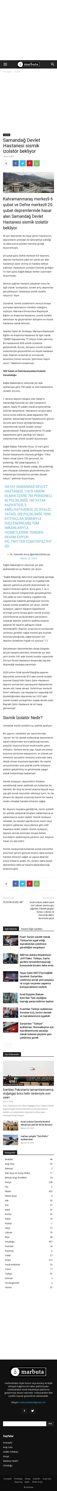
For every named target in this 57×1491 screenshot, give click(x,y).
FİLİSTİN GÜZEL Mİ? (13, 902)
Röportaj (9, 1250)
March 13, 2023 (28, 558)
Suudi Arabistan (12, 1264)
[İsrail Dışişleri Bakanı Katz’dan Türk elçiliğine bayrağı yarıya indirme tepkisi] (10, 998)
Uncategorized (12, 1282)
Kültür (8, 1218)
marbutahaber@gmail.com (32, 1402)
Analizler (9, 1159)
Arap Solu (9, 1163)
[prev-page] (5, 1045)
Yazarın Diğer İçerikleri (31, 929)
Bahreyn (9, 1168)
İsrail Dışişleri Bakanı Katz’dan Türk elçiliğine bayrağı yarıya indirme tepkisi (37, 998)
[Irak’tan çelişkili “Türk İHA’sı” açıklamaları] (10, 1140)
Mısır (7, 1237)
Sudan (8, 1255)
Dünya (8, 1182)
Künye (6, 1456)
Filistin (6, 1002)
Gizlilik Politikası (10, 1451)
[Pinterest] (30, 163)
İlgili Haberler (11, 929)
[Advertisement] (28, 30)
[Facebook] (16, 163)
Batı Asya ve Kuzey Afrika (13, 1084)
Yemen (8, 1287)
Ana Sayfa (7, 71)
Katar (7, 1209)
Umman (9, 1278)
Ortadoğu (9, 1241)
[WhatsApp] (37, 163)
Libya (7, 1227)
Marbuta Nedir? (10, 1460)
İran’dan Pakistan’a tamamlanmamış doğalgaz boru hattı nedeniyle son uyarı (28, 1093)
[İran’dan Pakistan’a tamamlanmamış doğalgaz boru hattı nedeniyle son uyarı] (28, 1073)
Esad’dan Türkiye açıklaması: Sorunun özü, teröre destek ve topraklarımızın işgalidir (36, 1012)
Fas (6, 1186)
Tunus (8, 1269)
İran (5, 962)
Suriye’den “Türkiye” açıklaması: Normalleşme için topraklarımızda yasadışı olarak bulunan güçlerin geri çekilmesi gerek (37, 1030)
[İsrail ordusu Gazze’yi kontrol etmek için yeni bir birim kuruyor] (10, 1125)
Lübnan (8, 1232)
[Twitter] (23, 163)
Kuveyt (8, 1223)
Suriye (6, 944)
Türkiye (17, 71)
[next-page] (10, 1045)
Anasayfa (7, 1442)
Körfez (8, 1214)
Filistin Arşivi (11, 1195)
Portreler (9, 1246)
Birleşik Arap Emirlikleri (16, 1177)
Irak (7, 1200)
